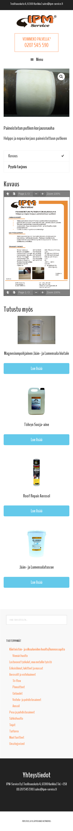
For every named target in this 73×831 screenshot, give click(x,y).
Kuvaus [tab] (13, 156)
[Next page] (14, 194)
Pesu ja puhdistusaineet (22, 712)
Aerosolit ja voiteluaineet (22, 674)
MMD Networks (44, 821)
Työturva (14, 731)
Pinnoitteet (19, 687)
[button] (61, 76)
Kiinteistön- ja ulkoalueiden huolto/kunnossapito (37, 649)
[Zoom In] (43, 194)
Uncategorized (17, 743)
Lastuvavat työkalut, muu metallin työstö (30, 662)
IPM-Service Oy (36, 21)
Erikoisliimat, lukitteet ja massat (26, 668)
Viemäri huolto (20, 655)
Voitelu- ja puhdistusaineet (27, 699)
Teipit (12, 724)
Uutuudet (18, 693)
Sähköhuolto (16, 718)
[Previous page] (8, 194)
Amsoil (16, 706)
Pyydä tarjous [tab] (17, 167)
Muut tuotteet (16, 737)
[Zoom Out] (36, 194)
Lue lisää (36, 368)
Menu (39, 59)
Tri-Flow (17, 680)
